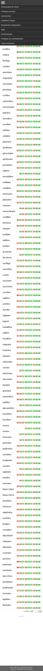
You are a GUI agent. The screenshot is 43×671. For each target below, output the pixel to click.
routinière (7, 553)
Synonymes (6, 16)
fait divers (7, 257)
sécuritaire (7, 379)
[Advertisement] (21, 639)
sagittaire (7, 472)
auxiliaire (7, 234)
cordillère (7, 217)
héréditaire (7, 582)
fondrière (7, 350)
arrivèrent (7, 252)
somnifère (7, 118)
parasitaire (7, 165)
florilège (6, 61)
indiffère (6, 402)
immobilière (8, 176)
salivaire (6, 356)
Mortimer (7, 223)
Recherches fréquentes (10, 25)
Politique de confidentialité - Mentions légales (22, 669)
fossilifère (7, 339)
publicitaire (7, 449)
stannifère (7, 269)
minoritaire (7, 84)
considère (7, 530)
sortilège (6, 263)
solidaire (6, 136)
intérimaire (7, 373)
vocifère (6, 66)
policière (6, 113)
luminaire (7, 593)
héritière (6, 477)
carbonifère (8, 101)
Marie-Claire (8, 489)
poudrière (7, 501)
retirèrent (7, 506)
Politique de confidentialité (12, 39)
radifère (6, 298)
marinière (7, 483)
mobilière (7, 188)
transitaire (7, 570)
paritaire (6, 385)
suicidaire (7, 454)
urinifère (6, 304)
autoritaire (7, 72)
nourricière (7, 286)
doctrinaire (7, 194)
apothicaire (8, 159)
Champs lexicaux (8, 11)
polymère (7, 142)
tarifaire (6, 246)
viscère (6, 425)
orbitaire (6, 228)
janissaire (7, 443)
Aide (3, 30)
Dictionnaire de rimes (10, 7)
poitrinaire (7, 564)
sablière (6, 240)
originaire (7, 344)
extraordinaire (9, 211)
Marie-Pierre (8, 495)
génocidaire (8, 153)
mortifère (7, 124)
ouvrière (6, 466)
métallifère (7, 327)
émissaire (7, 437)
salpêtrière (7, 512)
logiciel (6, 321)
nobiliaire (7, 182)
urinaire (6, 367)
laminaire (7, 605)
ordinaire (7, 205)
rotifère (6, 55)
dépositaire (8, 535)
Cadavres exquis (8, 21)
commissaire (8, 107)
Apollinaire (7, 147)
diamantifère (8, 408)
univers (6, 431)
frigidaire (7, 315)
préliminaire (8, 588)
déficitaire (7, 547)
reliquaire (7, 541)
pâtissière (7, 200)
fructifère (7, 420)
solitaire (6, 130)
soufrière (7, 518)
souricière (7, 281)
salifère (6, 333)
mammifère (8, 396)
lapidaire (6, 599)
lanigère (6, 524)
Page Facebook (7, 43)
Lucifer (6, 275)
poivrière (7, 559)
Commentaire (6, 34)
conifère (6, 95)
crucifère (7, 292)
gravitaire (7, 391)
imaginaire (7, 460)
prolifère (6, 49)
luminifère (7, 414)
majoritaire (7, 78)
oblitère (6, 171)
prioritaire (7, 90)
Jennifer (6, 310)
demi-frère (7, 576)
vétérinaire (7, 362)
